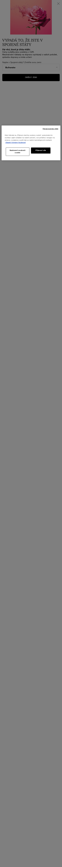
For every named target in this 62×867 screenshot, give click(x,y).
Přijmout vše (40, 150)
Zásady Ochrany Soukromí (15, 143)
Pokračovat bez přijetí (50, 129)
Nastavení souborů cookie (18, 152)
